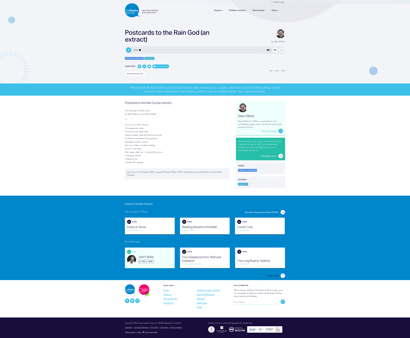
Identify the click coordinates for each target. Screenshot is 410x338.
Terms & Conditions (176, 327)
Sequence (149, 58)
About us (167, 294)
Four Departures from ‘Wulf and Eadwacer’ (201, 259)
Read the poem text (135, 74)
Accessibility (129, 327)
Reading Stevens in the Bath (199, 227)
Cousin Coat (245, 227)
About (274, 10)
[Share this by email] (149, 66)
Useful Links (202, 303)
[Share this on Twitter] (139, 66)
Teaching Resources (206, 294)
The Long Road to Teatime (253, 261)
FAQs (199, 307)
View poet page (268, 131)
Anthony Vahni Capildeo (193, 264)
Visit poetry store (268, 156)
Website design (130, 332)
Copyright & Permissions (141, 327)
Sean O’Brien (279, 41)
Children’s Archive (237, 10)
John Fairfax (146, 257)
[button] (268, 50)
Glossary (201, 298)
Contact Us (168, 303)
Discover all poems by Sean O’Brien (261, 212)
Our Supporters (170, 298)
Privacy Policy (154, 327)
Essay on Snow (136, 227)
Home (166, 290)
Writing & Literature (134, 58)
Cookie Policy (164, 327)
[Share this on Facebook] (144, 66)
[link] (128, 50)
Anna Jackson (244, 264)
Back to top (273, 275)
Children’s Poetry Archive (208, 290)
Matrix (139, 332)
